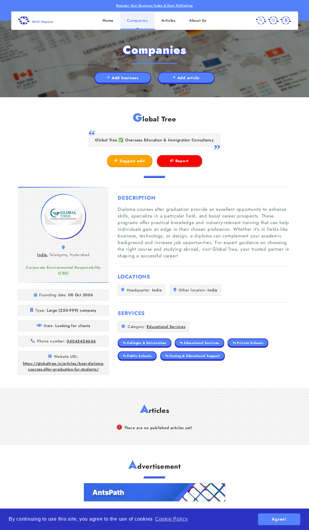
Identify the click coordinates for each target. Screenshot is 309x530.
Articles (168, 20)
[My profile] (286, 20)
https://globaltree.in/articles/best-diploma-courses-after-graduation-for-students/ (63, 366)
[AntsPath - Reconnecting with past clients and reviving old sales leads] (154, 492)
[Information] (273, 20)
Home (108, 20)
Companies (137, 20)
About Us (197, 20)
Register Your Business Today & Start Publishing (154, 5)
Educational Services (166, 326)
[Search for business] (261, 20)
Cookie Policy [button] (171, 519)
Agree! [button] (279, 519)
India (42, 255)
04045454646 (81, 341)
